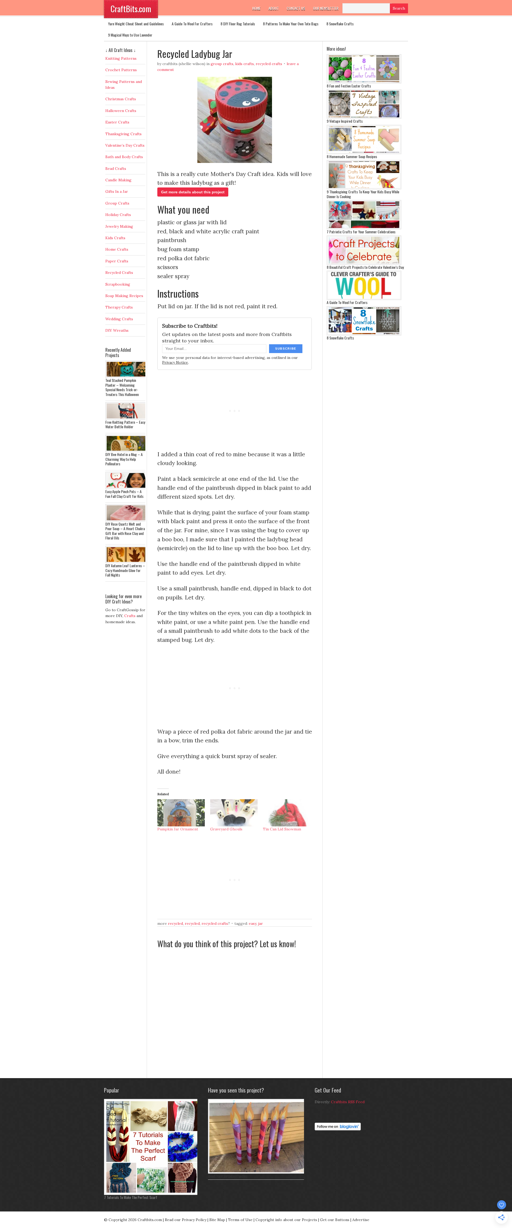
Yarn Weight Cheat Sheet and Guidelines (136, 23)
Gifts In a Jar (116, 191)
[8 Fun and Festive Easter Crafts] (364, 82)
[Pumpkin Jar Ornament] (181, 812)
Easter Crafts (117, 122)
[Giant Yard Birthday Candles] (257, 1172)
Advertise (360, 1219)
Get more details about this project (193, 192)
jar (260, 923)
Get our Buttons (334, 1219)
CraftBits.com (131, 9)
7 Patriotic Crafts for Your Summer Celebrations (361, 231)
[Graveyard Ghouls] (234, 812)
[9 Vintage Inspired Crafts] (364, 117)
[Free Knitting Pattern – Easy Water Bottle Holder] (126, 418)
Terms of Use (240, 1219)
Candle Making (118, 180)
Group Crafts (222, 63)
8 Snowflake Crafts (340, 23)
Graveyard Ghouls (226, 829)
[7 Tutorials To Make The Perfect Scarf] (152, 1193)
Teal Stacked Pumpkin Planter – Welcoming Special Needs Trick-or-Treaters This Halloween (122, 387)
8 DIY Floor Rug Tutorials (238, 23)
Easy (252, 923)
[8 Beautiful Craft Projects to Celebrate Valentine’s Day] (364, 263)
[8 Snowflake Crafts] (364, 334)
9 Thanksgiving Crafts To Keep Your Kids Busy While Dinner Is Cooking (363, 194)
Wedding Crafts (119, 319)
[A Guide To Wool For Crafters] (364, 298)
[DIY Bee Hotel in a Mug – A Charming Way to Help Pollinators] (126, 450)
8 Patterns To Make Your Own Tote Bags (290, 23)
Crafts (129, 615)
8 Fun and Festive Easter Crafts (349, 86)
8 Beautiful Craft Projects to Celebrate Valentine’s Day (365, 267)
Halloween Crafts (120, 110)
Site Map (217, 1219)
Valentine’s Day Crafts (125, 145)
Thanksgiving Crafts (123, 133)
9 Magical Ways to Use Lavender (130, 35)
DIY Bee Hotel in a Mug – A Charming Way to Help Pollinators (124, 458)
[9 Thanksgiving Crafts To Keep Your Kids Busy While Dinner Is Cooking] (364, 188)
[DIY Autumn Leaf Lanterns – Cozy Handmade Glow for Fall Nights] (126, 561)
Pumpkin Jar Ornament (177, 829)
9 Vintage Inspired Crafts (345, 121)
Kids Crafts (244, 63)
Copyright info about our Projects (286, 1219)
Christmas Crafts (120, 99)
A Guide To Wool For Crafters (192, 23)
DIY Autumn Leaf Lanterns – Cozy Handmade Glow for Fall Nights (125, 570)
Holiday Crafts (118, 214)
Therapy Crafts (119, 307)
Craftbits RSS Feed (348, 1101)
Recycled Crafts (269, 63)
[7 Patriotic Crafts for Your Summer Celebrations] (364, 228)
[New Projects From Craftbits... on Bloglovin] (338, 1129)
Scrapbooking (117, 284)
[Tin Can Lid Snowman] (286, 812)
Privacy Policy (194, 1219)
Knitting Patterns (121, 58)
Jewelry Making (119, 226)
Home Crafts (116, 249)
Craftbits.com (150, 1219)
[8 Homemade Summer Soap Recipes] (364, 152)
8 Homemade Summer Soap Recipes (352, 156)
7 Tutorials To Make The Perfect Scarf (130, 1197)
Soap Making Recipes (124, 295)
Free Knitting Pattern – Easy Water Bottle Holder (125, 424)
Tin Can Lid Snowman (282, 829)
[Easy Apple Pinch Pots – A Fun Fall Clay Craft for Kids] (126, 487)
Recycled (175, 923)
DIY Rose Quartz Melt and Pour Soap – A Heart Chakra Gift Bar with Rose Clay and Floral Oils (125, 531)
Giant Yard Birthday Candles (227, 1176)
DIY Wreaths (117, 330)
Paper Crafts (116, 261)
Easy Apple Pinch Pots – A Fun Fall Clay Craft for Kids (124, 494)
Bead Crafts (115, 168)
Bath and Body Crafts (124, 156)
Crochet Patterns (121, 69)
